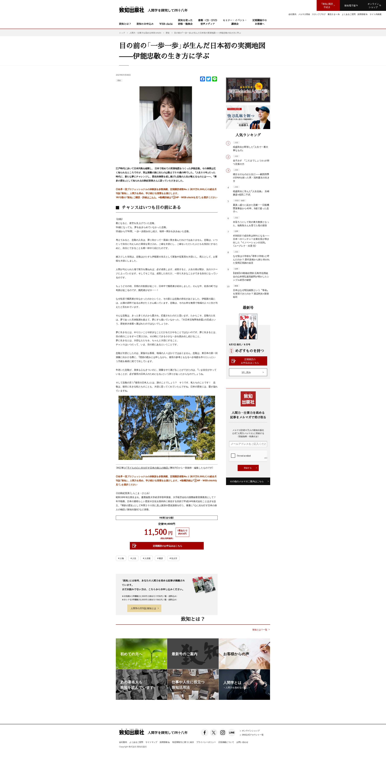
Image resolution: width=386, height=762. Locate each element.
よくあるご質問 (136, 742)
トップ (122, 32)
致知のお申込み (145, 24)
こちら (152, 197)
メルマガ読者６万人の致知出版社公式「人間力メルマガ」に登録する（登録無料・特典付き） (248, 433)
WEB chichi (165, 24)
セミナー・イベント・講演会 (235, 22)
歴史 (119, 80)
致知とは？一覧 (259, 629)
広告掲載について (226, 742)
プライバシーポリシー (206, 742)
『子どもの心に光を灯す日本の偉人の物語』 (147, 467)
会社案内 (123, 742)
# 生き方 (173, 558)
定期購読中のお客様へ (259, 22)
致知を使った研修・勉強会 (185, 22)
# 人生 (133, 558)
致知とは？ (125, 24)
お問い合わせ (242, 742)
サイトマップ (151, 742)
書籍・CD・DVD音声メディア (207, 22)
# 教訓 (160, 558)
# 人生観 (146, 558)
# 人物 (121, 558)
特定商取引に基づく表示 (183, 742)
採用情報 (164, 742)
